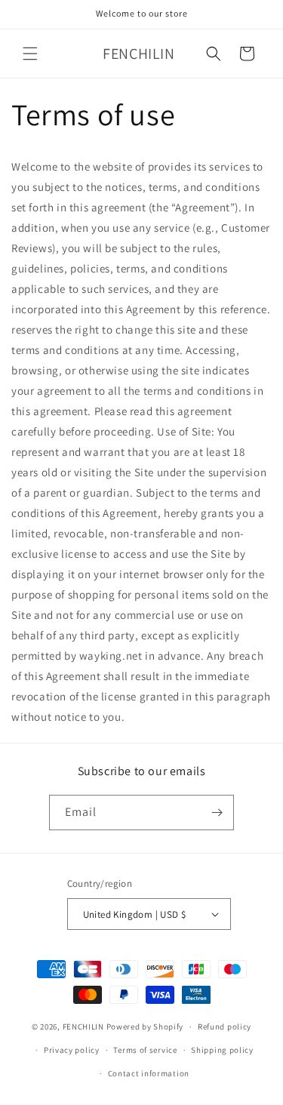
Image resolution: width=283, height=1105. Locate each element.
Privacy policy (72, 1050)
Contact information (148, 1073)
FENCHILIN (83, 1026)
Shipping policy (222, 1050)
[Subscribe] (216, 812)
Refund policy (224, 1026)
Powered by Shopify (145, 1026)
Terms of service (145, 1050)
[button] (30, 53)
